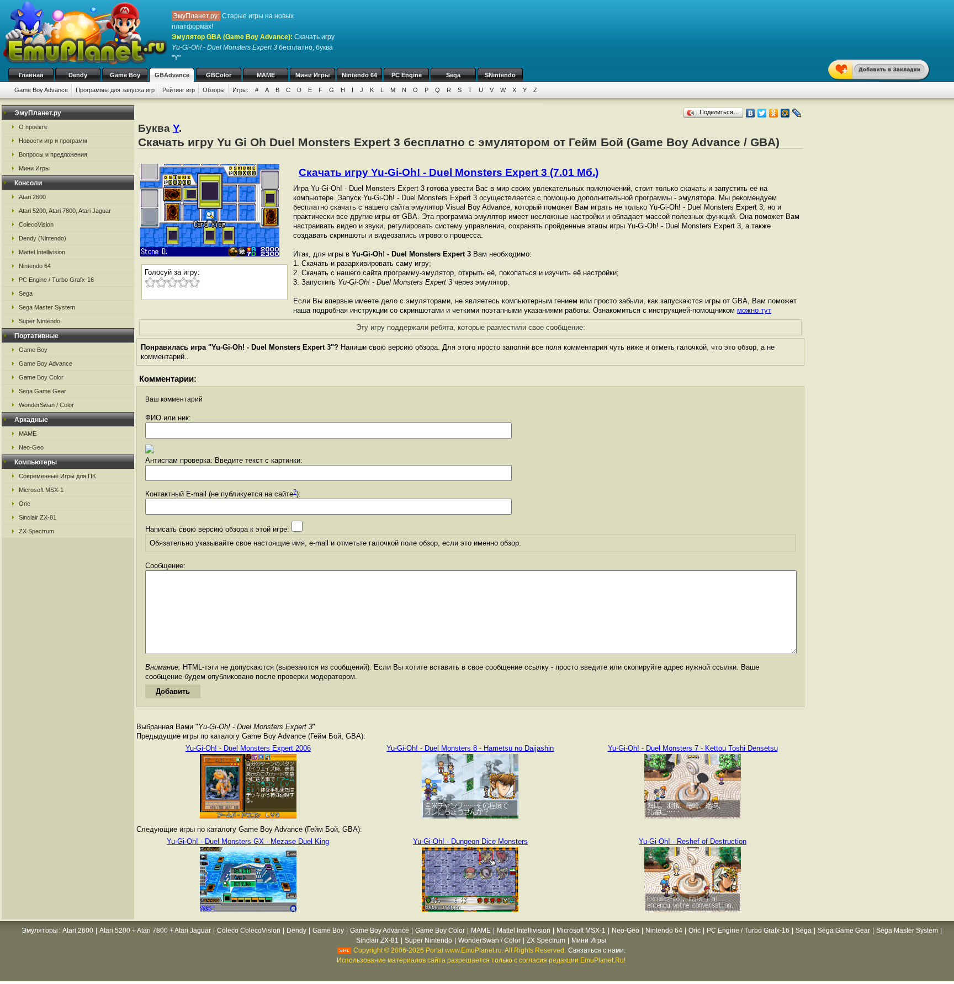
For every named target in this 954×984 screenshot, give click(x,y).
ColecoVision (36, 224)
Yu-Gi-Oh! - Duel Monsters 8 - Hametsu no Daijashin (470, 748)
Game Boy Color (41, 377)
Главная (31, 75)
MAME (266, 75)
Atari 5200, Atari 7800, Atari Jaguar (65, 210)
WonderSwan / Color (46, 405)
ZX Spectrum (36, 531)
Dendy (77, 75)
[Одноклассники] (774, 113)
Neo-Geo (31, 447)
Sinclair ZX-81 (37, 517)
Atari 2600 (32, 197)
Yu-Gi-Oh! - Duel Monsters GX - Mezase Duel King (248, 841)
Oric (24, 503)
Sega (453, 75)
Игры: (240, 90)
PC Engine (406, 75)
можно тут (754, 310)
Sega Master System (47, 307)
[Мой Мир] (785, 113)
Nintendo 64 (359, 75)
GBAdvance (172, 75)
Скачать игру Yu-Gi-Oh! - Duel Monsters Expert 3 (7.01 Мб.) (448, 172)
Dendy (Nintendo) (42, 238)
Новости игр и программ (53, 140)
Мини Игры (312, 75)
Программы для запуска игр (115, 90)
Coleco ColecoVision (248, 930)
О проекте (33, 127)
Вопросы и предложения (53, 154)
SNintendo (500, 75)
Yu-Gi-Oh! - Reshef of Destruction (692, 841)
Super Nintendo (39, 321)
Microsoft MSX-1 (41, 489)
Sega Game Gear (42, 391)
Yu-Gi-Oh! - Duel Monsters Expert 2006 (248, 748)
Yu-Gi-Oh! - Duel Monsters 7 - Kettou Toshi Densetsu (693, 748)
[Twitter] (762, 113)
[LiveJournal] (797, 113)
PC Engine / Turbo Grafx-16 (56, 279)
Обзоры (214, 90)
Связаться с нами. (597, 950)
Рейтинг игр (178, 90)
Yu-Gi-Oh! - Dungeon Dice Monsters (470, 841)
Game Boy (125, 75)
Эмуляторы (40, 930)
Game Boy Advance (41, 90)
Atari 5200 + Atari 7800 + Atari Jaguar (155, 930)
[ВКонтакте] (750, 113)
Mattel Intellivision (42, 252)
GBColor (218, 75)
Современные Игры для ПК (57, 476)
